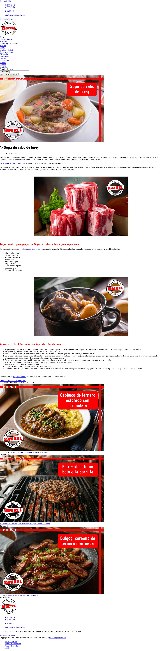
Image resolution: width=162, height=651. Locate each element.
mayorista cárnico (19, 377)
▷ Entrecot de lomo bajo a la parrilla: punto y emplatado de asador (25, 524)
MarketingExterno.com (57, 638)
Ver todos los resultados (9, 74)
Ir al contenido (5, 1)
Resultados (5, 72)
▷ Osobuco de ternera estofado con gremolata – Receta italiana (23, 452)
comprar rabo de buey (33, 249)
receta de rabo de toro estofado (13, 163)
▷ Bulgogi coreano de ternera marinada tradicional (19, 595)
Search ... (3, 69)
